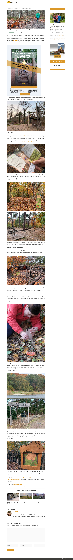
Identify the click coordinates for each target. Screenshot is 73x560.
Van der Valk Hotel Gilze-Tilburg (29, 141)
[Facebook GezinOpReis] (54, 65)
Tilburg (23, 135)
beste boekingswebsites (55, 39)
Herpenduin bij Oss (17, 484)
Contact (60, 1)
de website (15, 40)
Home (26, 1)
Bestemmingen (31, 1)
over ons (55, 33)
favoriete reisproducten (59, 38)
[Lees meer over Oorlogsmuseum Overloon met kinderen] (13, 497)
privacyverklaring (23, 558)
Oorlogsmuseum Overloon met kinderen (13, 503)
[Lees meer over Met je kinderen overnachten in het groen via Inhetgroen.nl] (26, 495)
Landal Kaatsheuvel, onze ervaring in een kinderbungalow (39, 501)
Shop (55, 1)
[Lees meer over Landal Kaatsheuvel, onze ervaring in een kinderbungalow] (39, 495)
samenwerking (60, 35)
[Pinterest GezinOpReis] (57, 65)
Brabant (15, 8)
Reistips (50, 1)
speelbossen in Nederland (26, 477)
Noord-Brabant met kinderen (14, 479)
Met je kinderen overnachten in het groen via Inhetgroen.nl (25, 501)
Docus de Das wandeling (19, 486)
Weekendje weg (39, 1)
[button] (64, 2)
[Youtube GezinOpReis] (59, 65)
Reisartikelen (45, 1)
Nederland (11, 8)
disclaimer (17, 558)
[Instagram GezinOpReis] (56, 65)
